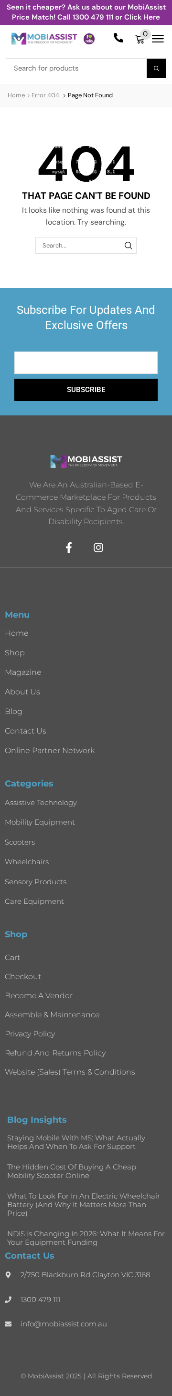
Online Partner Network (50, 750)
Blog (13, 711)
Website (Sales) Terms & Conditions (70, 1071)
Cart (12, 957)
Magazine (23, 672)
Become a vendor (39, 995)
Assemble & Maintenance (52, 1014)
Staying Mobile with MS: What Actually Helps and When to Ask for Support (76, 1142)
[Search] (156, 68)
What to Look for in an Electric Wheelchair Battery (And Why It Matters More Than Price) (83, 1204)
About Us (22, 691)
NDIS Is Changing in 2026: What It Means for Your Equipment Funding (86, 1238)
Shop (15, 652)
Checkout (23, 976)
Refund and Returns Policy (55, 1052)
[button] (143, 38)
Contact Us (25, 730)
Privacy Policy (30, 1033)
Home (16, 95)
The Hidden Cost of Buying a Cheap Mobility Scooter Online (71, 1171)
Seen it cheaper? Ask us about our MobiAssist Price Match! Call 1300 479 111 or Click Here (86, 12)
